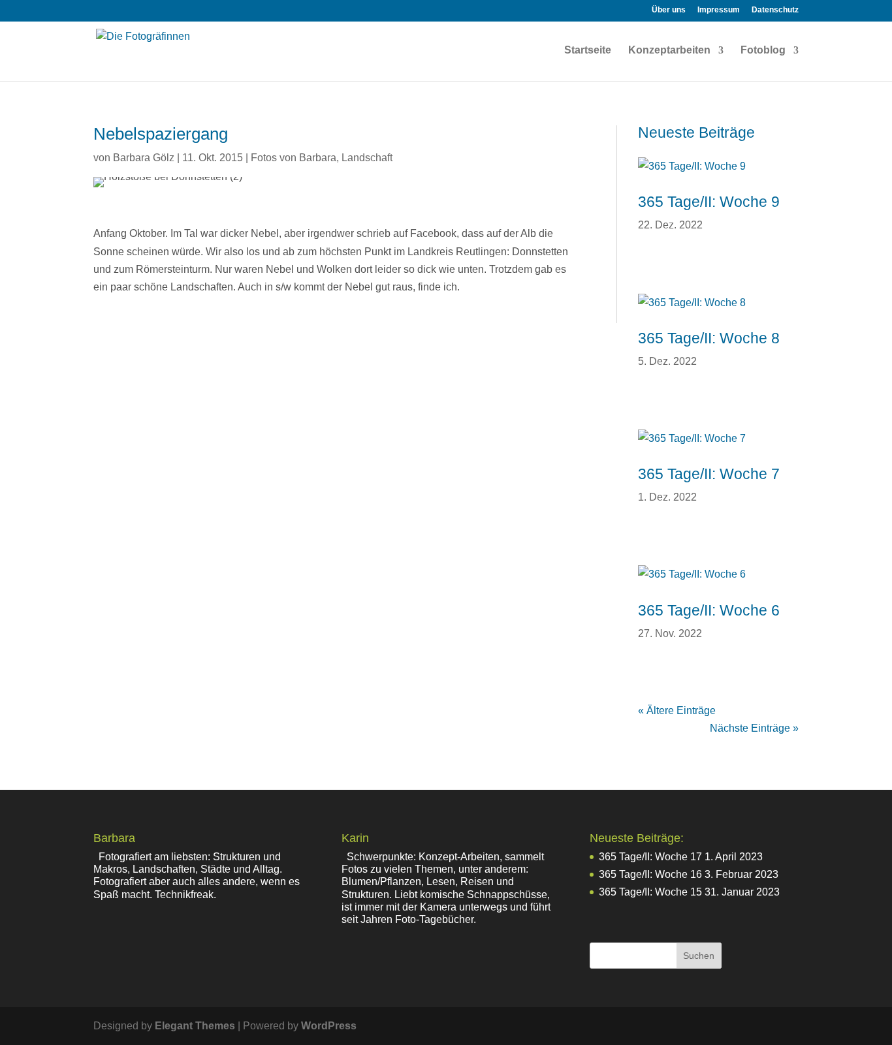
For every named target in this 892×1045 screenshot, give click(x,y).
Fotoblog (763, 50)
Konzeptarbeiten (669, 50)
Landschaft (367, 157)
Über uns (669, 10)
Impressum (718, 10)
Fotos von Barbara (293, 157)
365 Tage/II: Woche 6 (709, 610)
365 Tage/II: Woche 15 (650, 891)
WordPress (329, 1025)
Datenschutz (775, 10)
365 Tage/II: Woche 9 (709, 201)
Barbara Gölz (143, 157)
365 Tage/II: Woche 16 (650, 874)
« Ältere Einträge (677, 710)
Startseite (587, 50)
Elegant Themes (195, 1025)
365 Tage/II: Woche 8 (709, 338)
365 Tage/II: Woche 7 (709, 473)
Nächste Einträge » (754, 728)
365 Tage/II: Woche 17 (650, 856)
